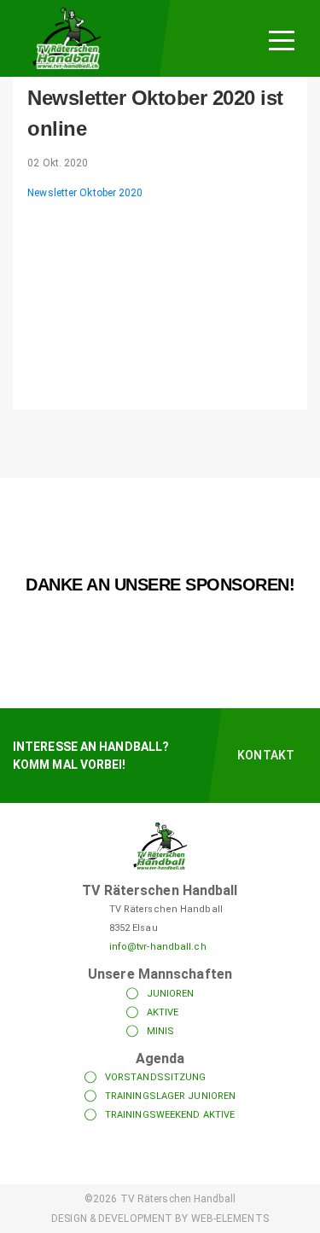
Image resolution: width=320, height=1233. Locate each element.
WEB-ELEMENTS (230, 1218)
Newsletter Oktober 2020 (85, 193)
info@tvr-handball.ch (158, 946)
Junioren (171, 993)
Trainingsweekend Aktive (170, 1114)
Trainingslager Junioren (170, 1096)
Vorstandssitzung (156, 1077)
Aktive (163, 1012)
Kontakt (265, 755)
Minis (161, 1031)
